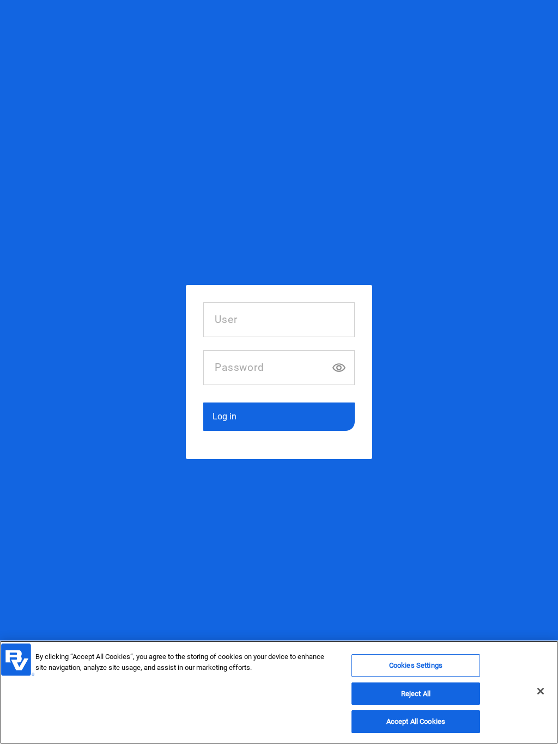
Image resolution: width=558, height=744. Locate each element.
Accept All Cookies (415, 721)
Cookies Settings (415, 665)
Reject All (415, 694)
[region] (279, 692)
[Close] (541, 691)
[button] (278, 417)
